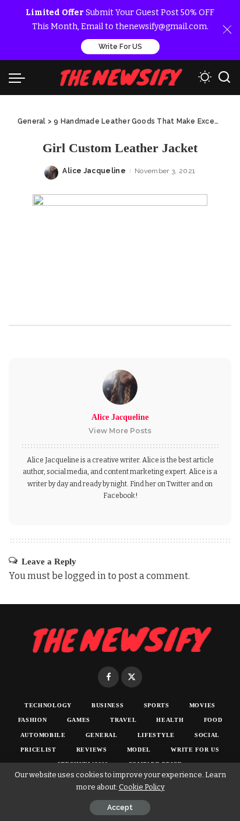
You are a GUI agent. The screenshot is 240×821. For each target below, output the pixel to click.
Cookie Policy (142, 787)
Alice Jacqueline (94, 171)
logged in (85, 575)
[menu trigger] (20, 77)
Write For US (120, 47)
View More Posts (120, 430)
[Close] (227, 30)
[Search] (224, 77)
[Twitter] (131, 676)
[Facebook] (108, 676)
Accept (120, 808)
